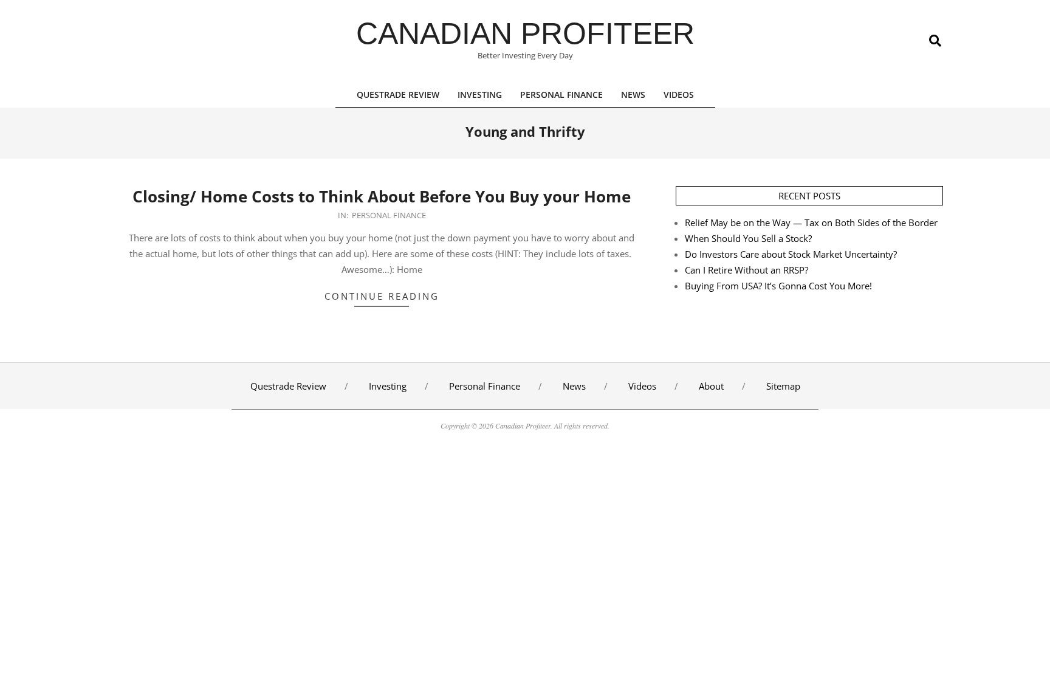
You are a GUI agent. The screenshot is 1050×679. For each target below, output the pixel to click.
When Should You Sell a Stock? (748, 238)
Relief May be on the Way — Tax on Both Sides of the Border (811, 222)
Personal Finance (389, 215)
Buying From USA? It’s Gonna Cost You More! (778, 286)
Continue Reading (381, 296)
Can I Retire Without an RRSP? (746, 270)
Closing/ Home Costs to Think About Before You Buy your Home (381, 196)
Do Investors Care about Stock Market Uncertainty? (791, 254)
